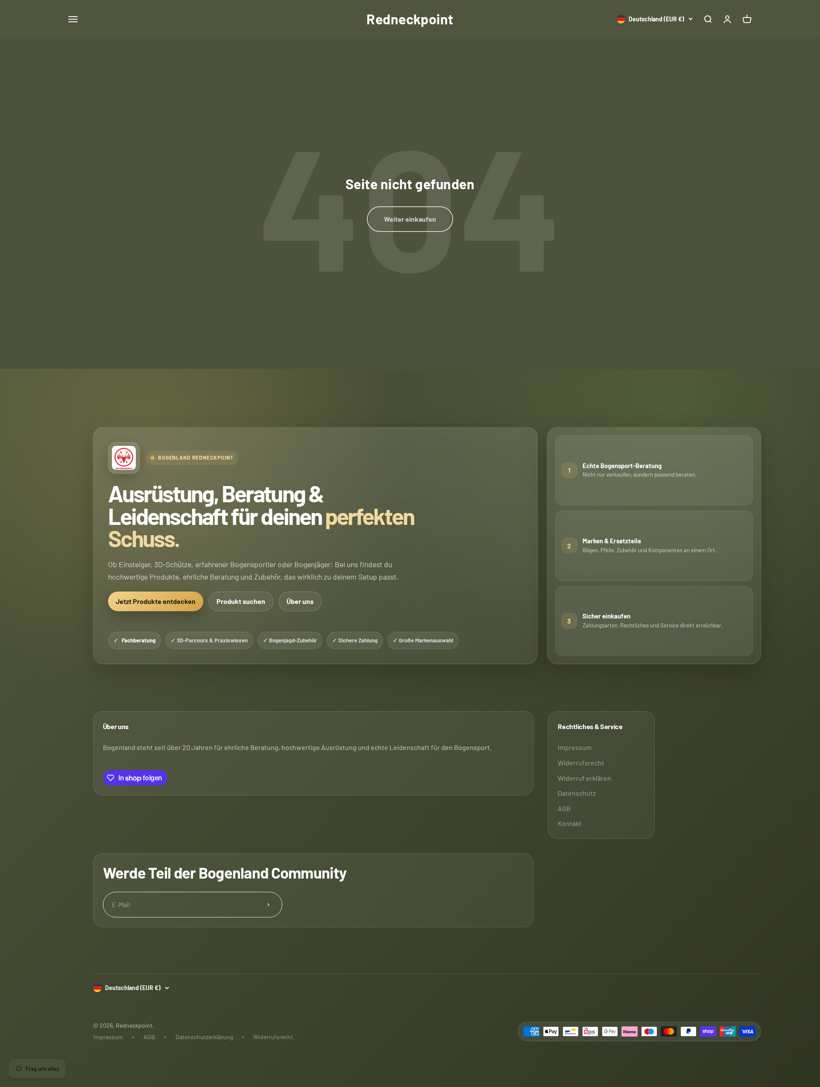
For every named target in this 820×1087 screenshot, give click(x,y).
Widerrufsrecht (581, 763)
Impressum (575, 747)
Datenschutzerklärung (204, 1036)
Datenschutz (577, 793)
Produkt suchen (241, 601)
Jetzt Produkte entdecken (156, 601)
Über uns (300, 601)
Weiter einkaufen (410, 219)
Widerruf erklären (584, 778)
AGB (564, 808)
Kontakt (570, 823)
